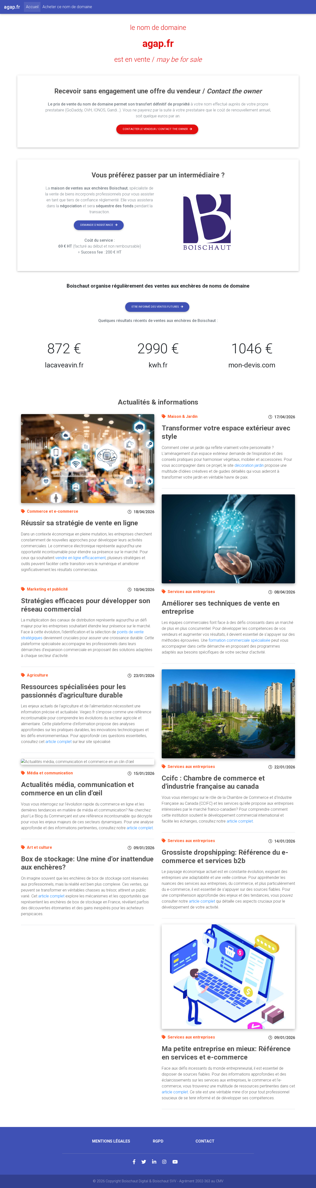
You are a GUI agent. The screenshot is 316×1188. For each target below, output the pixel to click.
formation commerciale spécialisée (239, 640)
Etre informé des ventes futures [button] (155, 306)
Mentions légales (111, 1141)
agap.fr (158, 43)
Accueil (33, 6)
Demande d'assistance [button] (96, 225)
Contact (205, 1141)
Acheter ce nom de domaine (67, 6)
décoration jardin (249, 465)
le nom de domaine (158, 28)
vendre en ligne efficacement (80, 557)
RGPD (158, 1141)
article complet (58, 741)
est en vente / (158, 60)
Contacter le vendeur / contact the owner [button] (155, 129)
